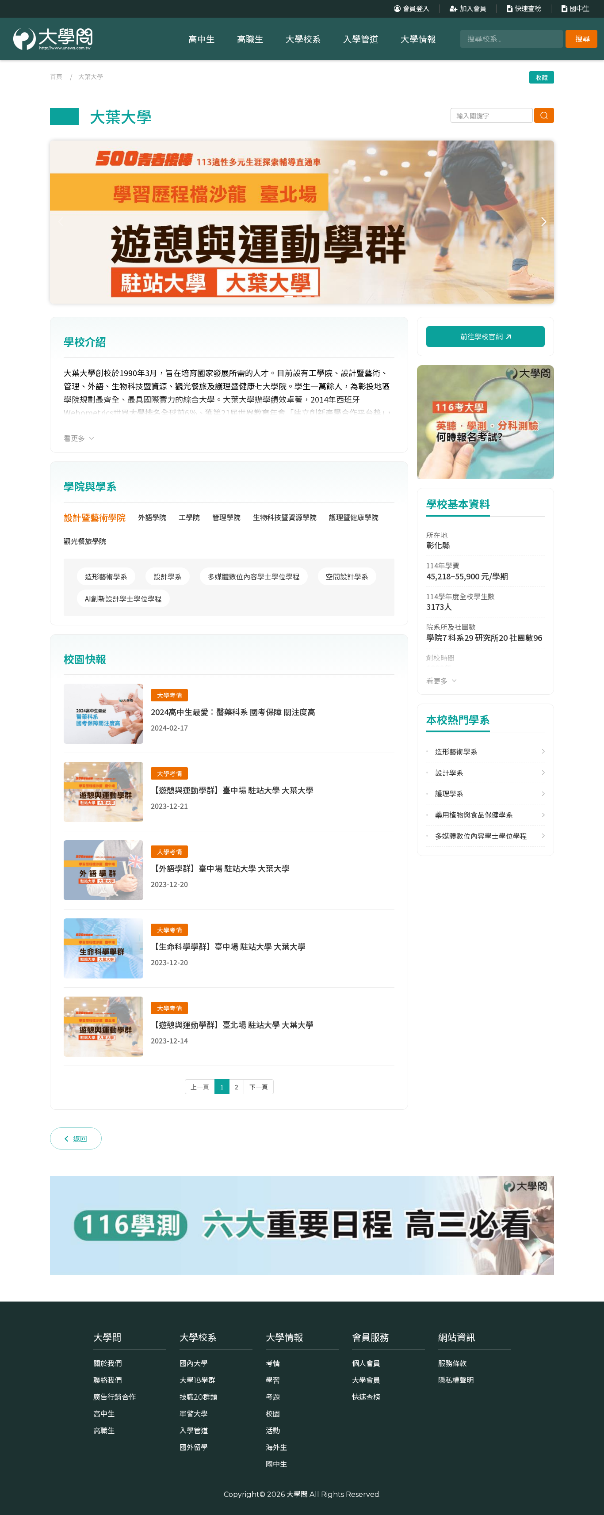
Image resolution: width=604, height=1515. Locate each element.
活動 (273, 1430)
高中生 (201, 39)
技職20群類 (198, 1397)
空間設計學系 (347, 576)
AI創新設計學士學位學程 (123, 598)
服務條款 (452, 1363)
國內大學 (194, 1363)
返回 (80, 1138)
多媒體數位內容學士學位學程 (254, 576)
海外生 (276, 1447)
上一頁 (200, 1086)
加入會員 (473, 8)
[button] (544, 222)
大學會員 (366, 1380)
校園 (273, 1413)
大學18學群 (197, 1380)
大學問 (297, 1494)
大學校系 (303, 39)
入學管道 (360, 39)
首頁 (56, 76)
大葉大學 (90, 76)
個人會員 (366, 1363)
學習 (273, 1380)
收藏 (541, 77)
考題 (273, 1397)
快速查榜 (528, 8)
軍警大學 (194, 1413)
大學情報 (418, 39)
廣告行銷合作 (114, 1397)
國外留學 (194, 1447)
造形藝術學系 (106, 576)
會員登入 (416, 8)
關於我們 (107, 1363)
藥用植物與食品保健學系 (474, 815)
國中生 (579, 8)
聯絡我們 (107, 1380)
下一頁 (258, 1086)
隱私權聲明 (456, 1380)
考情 (273, 1363)
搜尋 (582, 38)
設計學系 (167, 576)
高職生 (250, 39)
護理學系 (449, 793)
